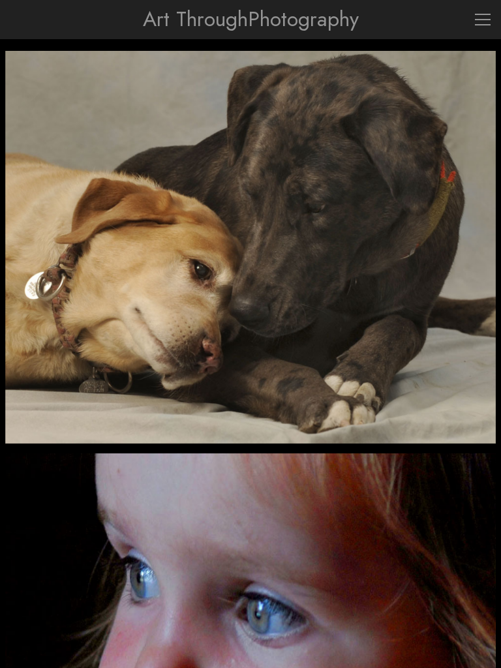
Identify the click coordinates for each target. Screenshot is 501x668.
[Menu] (483, 20)
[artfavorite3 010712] (250, 247)
